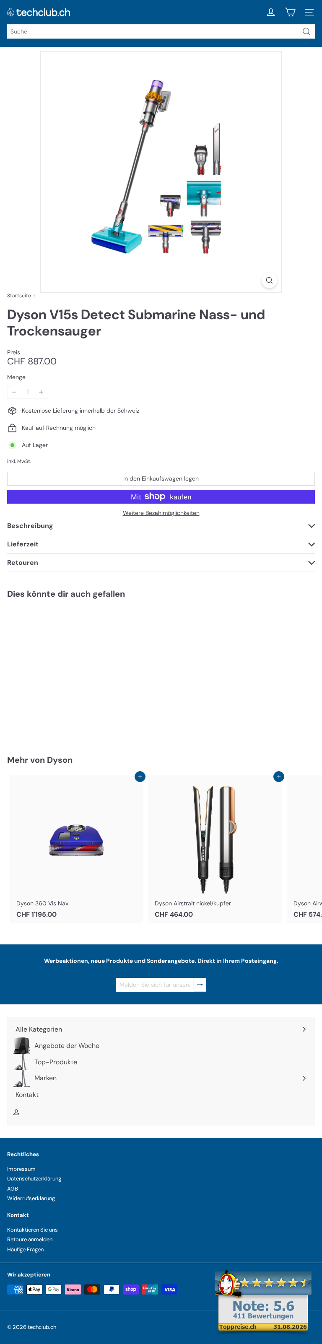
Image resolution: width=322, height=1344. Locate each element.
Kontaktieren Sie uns (32, 1229)
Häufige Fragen (25, 1249)
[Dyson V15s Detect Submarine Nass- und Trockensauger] (59, 671)
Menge (16, 377)
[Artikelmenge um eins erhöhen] (41, 392)
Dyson (60, 759)
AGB (12, 1188)
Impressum (21, 1168)
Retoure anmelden (29, 1239)
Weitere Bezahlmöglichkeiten (161, 513)
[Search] (306, 31)
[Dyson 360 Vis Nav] (76, 849)
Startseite (19, 296)
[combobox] (161, 31)
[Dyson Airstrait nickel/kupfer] (215, 849)
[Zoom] (269, 280)
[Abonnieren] (200, 985)
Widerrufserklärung (31, 1198)
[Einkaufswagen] (290, 12)
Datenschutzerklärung (34, 1178)
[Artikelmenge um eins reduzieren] (14, 392)
